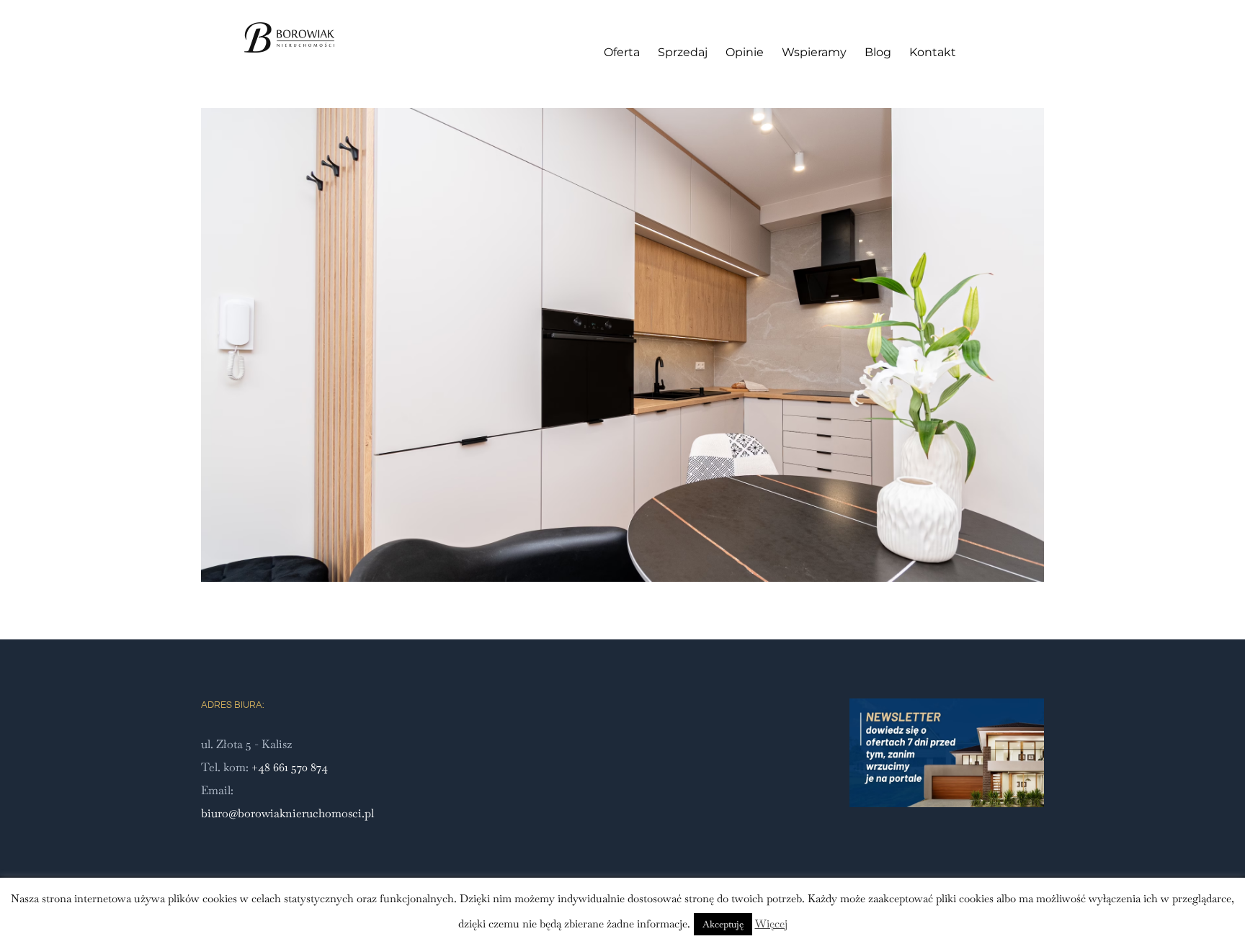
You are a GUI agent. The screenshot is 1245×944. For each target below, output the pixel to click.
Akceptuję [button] (723, 924)
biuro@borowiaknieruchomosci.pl (287, 813)
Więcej (771, 923)
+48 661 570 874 (289, 767)
